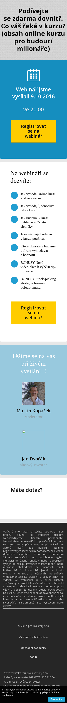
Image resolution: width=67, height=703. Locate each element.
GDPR (33, 656)
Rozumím (56, 699)
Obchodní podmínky (33, 648)
